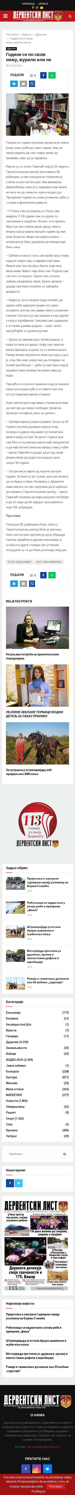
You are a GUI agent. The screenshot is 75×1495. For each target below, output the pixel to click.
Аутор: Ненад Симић (19, 562)
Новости (12, 1100)
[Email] (47, 1468)
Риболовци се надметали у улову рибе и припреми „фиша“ (46, 906)
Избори (11, 1053)
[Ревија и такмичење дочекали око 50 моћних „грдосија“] (15, 983)
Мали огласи (15, 1089)
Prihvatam (55, 1486)
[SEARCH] (64, 1154)
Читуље (11, 1136)
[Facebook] (25, 1468)
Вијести (11, 1030)
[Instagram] (36, 1468)
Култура (11, 1077)
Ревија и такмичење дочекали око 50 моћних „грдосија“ (48, 980)
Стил (9, 1124)
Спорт (10, 1118)
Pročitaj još (38, 1491)
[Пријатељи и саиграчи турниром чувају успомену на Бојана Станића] (15, 883)
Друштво (11, 49)
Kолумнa (12, 1018)
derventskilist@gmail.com (43, 1446)
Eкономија (13, 1012)
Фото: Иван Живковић (49, 562)
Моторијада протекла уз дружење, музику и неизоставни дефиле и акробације (44, 956)
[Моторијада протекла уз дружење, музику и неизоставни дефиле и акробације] (15, 955)
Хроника (12, 1130)
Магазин (11, 1083)
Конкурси (12, 1071)
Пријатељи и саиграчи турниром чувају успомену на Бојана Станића (47, 882)
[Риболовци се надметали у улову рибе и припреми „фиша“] (15, 907)
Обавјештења (15, 1106)
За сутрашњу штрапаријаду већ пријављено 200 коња (29, 772)
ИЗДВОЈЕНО (14, 1059)
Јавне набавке (16, 1065)
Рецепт (11, 1112)
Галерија (12, 1036)
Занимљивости (16, 1048)
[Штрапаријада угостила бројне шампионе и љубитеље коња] (15, 931)
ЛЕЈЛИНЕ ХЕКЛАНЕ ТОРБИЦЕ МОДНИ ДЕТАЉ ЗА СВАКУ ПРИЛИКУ (34, 714)
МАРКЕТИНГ (14, 1095)
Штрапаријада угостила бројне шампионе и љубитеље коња (44, 930)
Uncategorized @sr (19, 1024)
